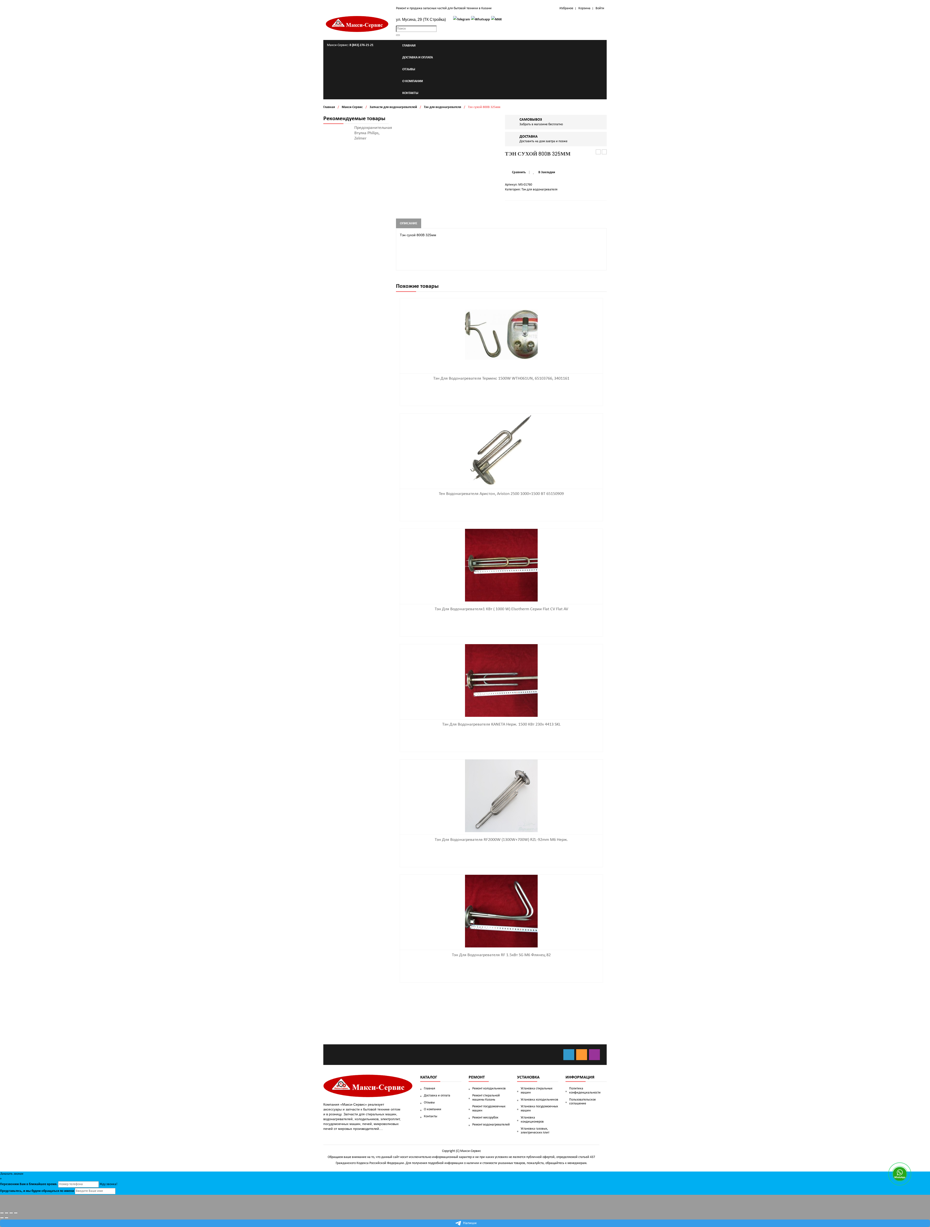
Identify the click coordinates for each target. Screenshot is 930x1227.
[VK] (568, 1054)
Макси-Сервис (352, 107)
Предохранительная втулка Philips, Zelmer (373, 133)
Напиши (470, 1223)
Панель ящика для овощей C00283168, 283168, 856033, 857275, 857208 (598, 152)
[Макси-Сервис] (357, 24)
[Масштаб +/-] (16, 1213)
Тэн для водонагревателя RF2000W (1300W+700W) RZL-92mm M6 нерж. (501, 839)
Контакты (430, 1116)
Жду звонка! (108, 1184)
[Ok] (581, 1054)
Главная (329, 107)
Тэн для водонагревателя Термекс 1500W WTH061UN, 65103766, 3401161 (501, 378)
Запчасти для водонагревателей (393, 107)
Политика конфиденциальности (585, 1090)
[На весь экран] (11, 1213)
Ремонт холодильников (489, 1088)
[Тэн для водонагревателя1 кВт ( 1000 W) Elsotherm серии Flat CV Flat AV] (501, 565)
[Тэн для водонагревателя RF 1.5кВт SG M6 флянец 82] (501, 911)
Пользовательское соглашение (582, 1102)
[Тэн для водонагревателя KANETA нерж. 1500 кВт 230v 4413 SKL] (501, 680)
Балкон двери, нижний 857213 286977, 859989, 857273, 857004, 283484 (604, 152)
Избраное (566, 8)
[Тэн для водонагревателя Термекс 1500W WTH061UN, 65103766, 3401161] (501, 334)
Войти (600, 8)
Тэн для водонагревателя (442, 107)
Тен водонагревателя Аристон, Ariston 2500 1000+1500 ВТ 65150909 (501, 494)
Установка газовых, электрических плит (535, 1131)
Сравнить (519, 172)
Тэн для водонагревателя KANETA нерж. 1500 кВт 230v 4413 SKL (501, 724)
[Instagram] (594, 1054)
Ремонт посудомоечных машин (488, 1108)
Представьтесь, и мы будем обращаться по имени (37, 1191)
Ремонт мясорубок (485, 1117)
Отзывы (429, 1102)
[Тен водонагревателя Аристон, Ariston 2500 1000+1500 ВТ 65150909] (501, 450)
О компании (432, 1109)
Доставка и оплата (437, 1095)
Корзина (584, 8)
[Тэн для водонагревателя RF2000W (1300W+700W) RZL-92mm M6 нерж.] (501, 795)
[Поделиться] (6, 1213)
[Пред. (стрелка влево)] (2, 1218)
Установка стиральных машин (536, 1090)
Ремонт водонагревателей (491, 1124)
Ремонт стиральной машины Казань (486, 1098)
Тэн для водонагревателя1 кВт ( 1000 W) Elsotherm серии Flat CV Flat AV (501, 609)
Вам (23, 1184)
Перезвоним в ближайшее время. (28, 1184)
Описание (408, 223)
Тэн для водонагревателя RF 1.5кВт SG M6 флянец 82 (501, 955)
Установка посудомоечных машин (539, 1108)
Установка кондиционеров (532, 1120)
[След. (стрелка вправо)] (6, 1218)
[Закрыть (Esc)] (2, 1213)
